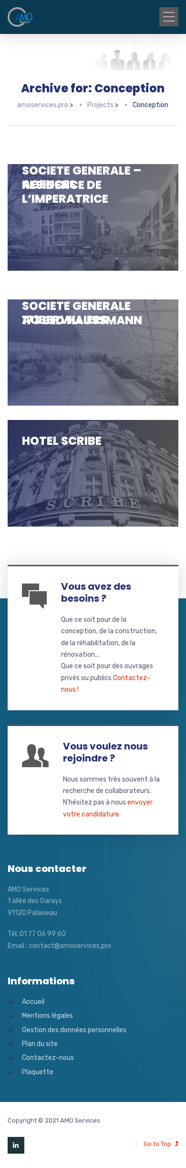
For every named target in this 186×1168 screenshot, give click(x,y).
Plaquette (37, 1072)
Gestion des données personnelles (74, 1030)
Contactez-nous (48, 1058)
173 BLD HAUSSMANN (82, 320)
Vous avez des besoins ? (96, 592)
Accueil (33, 1002)
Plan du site (40, 1044)
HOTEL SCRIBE (62, 441)
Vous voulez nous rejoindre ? (105, 752)
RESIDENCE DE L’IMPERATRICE (65, 192)
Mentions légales (47, 1016)
